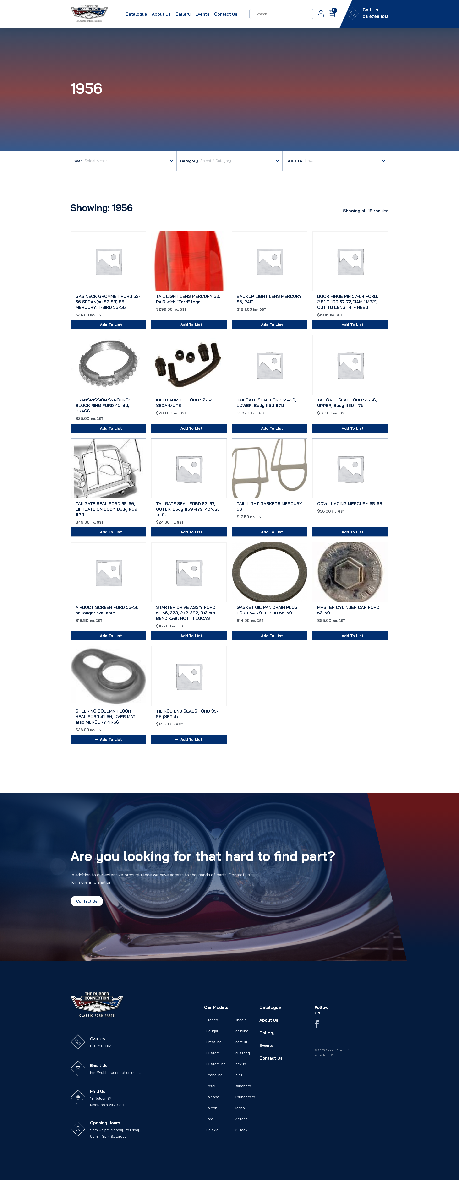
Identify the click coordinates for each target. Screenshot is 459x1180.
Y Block (241, 1129)
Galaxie (212, 1129)
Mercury (241, 1041)
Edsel (210, 1085)
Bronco (212, 1020)
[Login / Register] (318, 14)
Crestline (214, 1041)
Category (189, 160)
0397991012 (100, 1046)
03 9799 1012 (375, 16)
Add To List (111, 324)
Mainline (241, 1030)
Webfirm (337, 1055)
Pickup (240, 1063)
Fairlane (212, 1096)
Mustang (242, 1052)
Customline (216, 1063)
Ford (209, 1118)
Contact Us (225, 14)
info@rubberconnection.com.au (117, 1072)
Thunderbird (245, 1096)
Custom (213, 1052)
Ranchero (243, 1085)
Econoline (214, 1074)
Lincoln (241, 1020)
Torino (240, 1107)
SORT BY (294, 160)
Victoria (241, 1118)
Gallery (183, 14)
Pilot (238, 1074)
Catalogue (136, 14)
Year (78, 160)
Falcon (211, 1107)
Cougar (212, 1030)
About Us (161, 14)
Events (202, 14)
